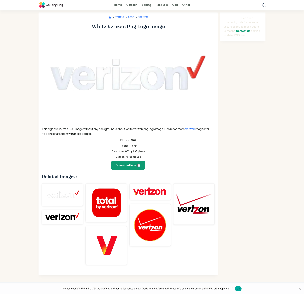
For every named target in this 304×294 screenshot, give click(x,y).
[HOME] (110, 17)
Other (186, 5)
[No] (299, 288)
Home (118, 5)
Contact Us (243, 31)
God (175, 5)
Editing (146, 5)
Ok (238, 288)
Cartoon (132, 5)
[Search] (263, 5)
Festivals (162, 5)
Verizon (190, 129)
